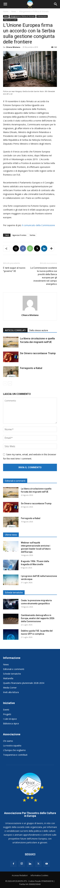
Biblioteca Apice (11, 723)
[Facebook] (23, 248)
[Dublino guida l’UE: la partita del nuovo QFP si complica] (10, 634)
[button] (5, 4)
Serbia (32, 235)
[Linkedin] (44, 248)
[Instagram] (22, 864)
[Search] (55, 4)
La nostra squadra (12, 745)
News (13, 11)
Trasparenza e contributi (15, 754)
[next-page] (10, 383)
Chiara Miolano (13, 47)
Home (5, 11)
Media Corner (10, 687)
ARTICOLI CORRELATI (15, 330)
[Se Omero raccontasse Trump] (10, 357)
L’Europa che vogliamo (14, 750)
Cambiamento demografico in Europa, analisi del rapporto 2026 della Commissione (37, 618)
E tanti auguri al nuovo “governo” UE (14, 269)
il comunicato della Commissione (38, 225)
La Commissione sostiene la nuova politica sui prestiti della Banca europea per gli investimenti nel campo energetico (43, 275)
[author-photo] (30, 310)
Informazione (42, 16)
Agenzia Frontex (19, 235)
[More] (51, 248)
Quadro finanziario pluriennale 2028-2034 (23, 682)
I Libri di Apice (10, 718)
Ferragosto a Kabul (31, 368)
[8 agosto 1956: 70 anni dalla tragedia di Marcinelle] (10, 565)
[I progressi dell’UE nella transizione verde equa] (10, 580)
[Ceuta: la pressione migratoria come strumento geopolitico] (10, 604)
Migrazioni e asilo (10, 20)
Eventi (6, 709)
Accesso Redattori (20, 875)
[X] (37, 248)
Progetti (7, 714)
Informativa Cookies (39, 875)
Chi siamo (8, 740)
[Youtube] (47, 864)
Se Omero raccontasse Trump (38, 353)
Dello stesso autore (38, 330)
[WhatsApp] (30, 248)
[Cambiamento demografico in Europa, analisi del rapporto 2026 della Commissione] (10, 619)
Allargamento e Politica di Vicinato (34, 11)
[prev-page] (5, 383)
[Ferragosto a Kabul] (10, 371)
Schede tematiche (12, 673)
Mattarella (8, 678)
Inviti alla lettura (11, 692)
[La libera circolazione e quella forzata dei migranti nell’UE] (10, 342)
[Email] (16, 248)
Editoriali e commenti (13, 669)
